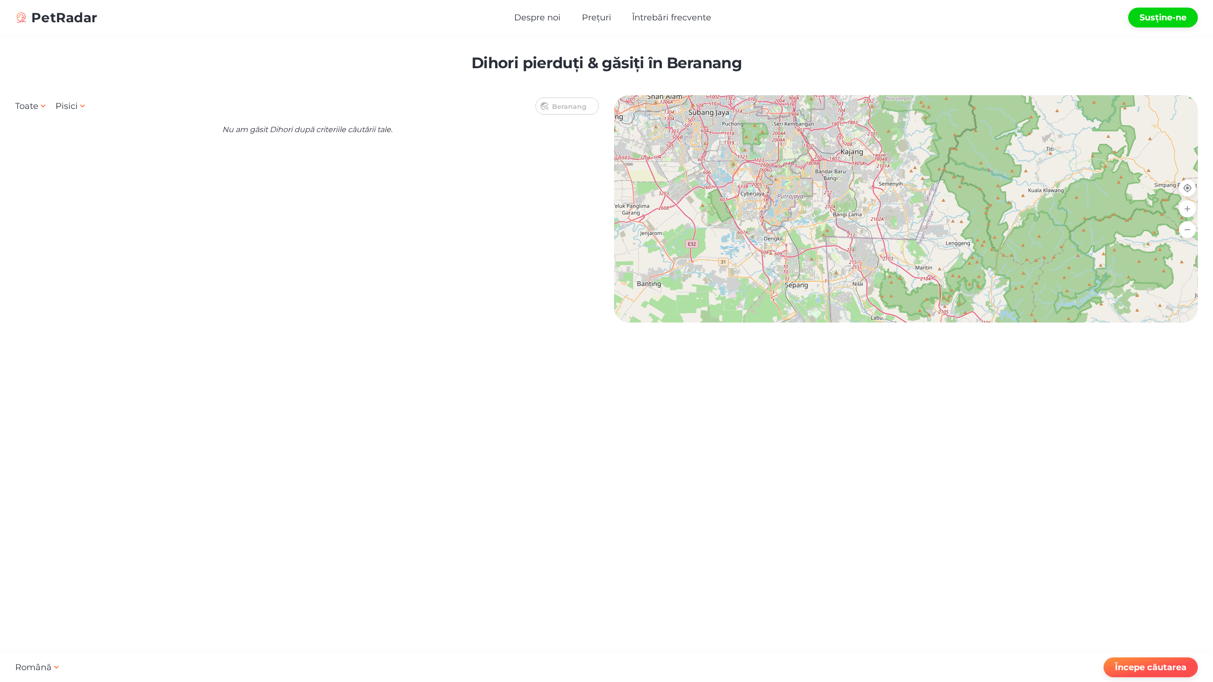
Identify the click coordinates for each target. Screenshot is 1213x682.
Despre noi (537, 17)
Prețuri (596, 17)
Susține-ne (1163, 17)
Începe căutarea (1150, 667)
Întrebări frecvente (671, 17)
